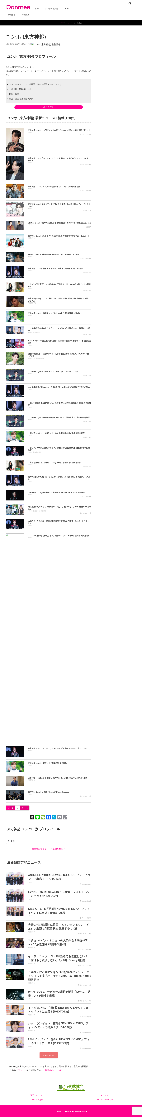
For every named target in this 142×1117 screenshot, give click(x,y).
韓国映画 (43, 511)
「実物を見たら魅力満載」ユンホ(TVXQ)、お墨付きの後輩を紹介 (54, 462)
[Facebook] (48, 817)
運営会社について (53, 1070)
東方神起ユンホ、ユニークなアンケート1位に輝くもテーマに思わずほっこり (59, 748)
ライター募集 (37, 1100)
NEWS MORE (49, 1055)
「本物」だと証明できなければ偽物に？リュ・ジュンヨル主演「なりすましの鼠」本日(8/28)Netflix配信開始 (59, 975)
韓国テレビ (31, 780)
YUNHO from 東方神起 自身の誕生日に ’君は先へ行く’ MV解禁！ (54, 254)
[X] (32, 817)
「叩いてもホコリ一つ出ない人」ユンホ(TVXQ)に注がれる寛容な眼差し (57, 433)
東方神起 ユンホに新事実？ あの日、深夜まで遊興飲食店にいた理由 (55, 268)
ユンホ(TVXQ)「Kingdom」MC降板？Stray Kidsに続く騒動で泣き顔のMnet (59, 387)
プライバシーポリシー (104, 1100)
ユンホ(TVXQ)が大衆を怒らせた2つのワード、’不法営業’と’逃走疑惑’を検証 (59, 417)
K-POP (30, 132)
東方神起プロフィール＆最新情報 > (48, 849)
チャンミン (12, 841)
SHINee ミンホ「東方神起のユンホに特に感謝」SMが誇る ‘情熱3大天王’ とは (59, 223)
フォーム (22, 1070)
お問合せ (104, 1095)
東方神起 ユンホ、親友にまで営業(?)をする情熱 (47, 763)
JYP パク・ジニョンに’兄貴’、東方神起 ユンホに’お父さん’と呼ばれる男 (57, 778)
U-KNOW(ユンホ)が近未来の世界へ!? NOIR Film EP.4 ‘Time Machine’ (56, 492)
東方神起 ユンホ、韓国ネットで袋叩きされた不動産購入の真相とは (55, 313)
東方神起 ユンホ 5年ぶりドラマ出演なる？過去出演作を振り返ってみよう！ (59, 236)
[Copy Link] (65, 817)
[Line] (37, 817)
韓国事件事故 (32, 303)
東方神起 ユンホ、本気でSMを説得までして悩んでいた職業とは (54, 187)
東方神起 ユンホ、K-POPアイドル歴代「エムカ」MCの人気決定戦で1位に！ (59, 130)
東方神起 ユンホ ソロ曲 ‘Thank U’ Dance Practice (48, 792)
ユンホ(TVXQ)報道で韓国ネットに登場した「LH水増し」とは (53, 371)
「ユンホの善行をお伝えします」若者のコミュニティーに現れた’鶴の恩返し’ (59, 536)
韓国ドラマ (31, 238)
